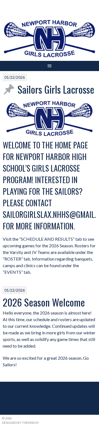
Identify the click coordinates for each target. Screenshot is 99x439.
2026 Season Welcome (44, 302)
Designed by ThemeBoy (20, 422)
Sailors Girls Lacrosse (56, 89)
